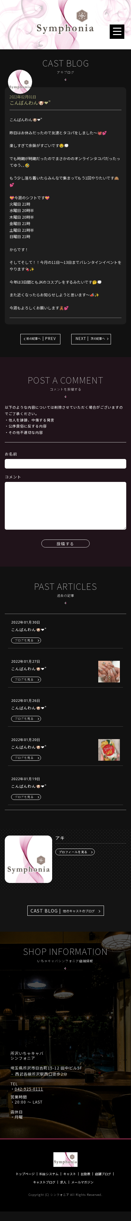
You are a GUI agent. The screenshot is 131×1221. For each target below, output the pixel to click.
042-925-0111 (29, 1088)
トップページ (25, 1173)
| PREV (41, 338)
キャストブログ (44, 1182)
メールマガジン (82, 1182)
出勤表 (85, 1173)
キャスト (69, 1173)
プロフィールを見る (73, 852)
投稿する (65, 543)
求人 (63, 1182)
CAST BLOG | (63, 910)
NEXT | (90, 338)
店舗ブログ (103, 1173)
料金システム (49, 1173)
